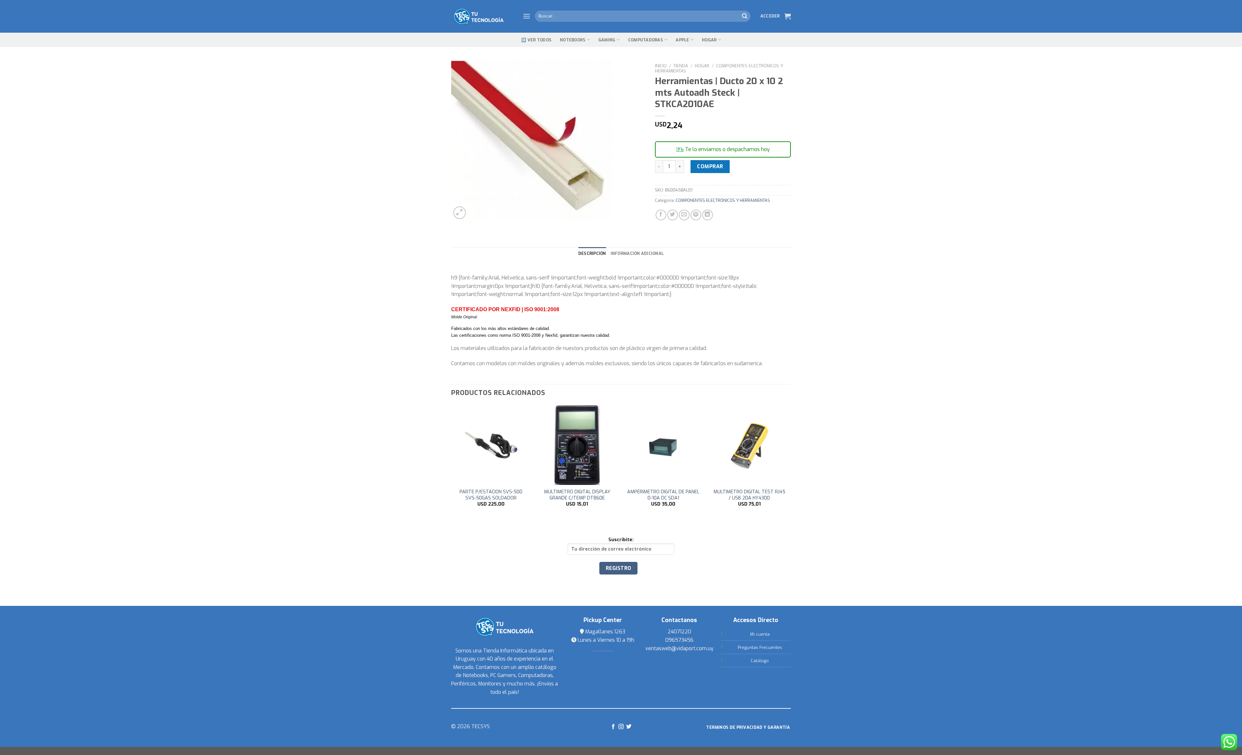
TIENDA (680, 66)
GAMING (607, 40)
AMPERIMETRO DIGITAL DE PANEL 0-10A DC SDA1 (663, 495)
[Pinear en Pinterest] (696, 215)
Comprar (710, 166)
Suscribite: (621, 540)
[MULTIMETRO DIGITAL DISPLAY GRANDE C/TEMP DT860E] (577, 445)
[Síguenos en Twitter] (628, 727)
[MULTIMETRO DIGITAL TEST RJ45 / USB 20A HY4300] (750, 445)
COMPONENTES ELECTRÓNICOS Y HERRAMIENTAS (719, 68)
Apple (682, 40)
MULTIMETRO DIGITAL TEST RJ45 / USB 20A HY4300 (749, 495)
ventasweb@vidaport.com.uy (679, 648)
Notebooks (572, 40)
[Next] (789, 461)
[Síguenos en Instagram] (621, 727)
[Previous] (451, 461)
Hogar (709, 40)
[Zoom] (459, 212)
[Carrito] (787, 16)
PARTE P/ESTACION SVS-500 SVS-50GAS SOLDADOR (491, 495)
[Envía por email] (684, 215)
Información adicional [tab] (637, 253)
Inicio (661, 66)
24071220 (679, 631)
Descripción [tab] (592, 253)
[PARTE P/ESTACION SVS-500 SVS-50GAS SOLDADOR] (491, 445)
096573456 (679, 640)
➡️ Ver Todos (536, 40)
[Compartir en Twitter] (672, 215)
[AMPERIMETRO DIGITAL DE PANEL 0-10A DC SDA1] (663, 445)
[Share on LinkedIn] (707, 215)
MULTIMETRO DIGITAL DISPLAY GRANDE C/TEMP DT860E (577, 495)
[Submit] (744, 16)
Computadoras (645, 40)
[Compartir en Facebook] (661, 215)
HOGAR (702, 66)
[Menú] (526, 16)
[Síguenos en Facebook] (613, 727)
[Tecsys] (482, 16)
